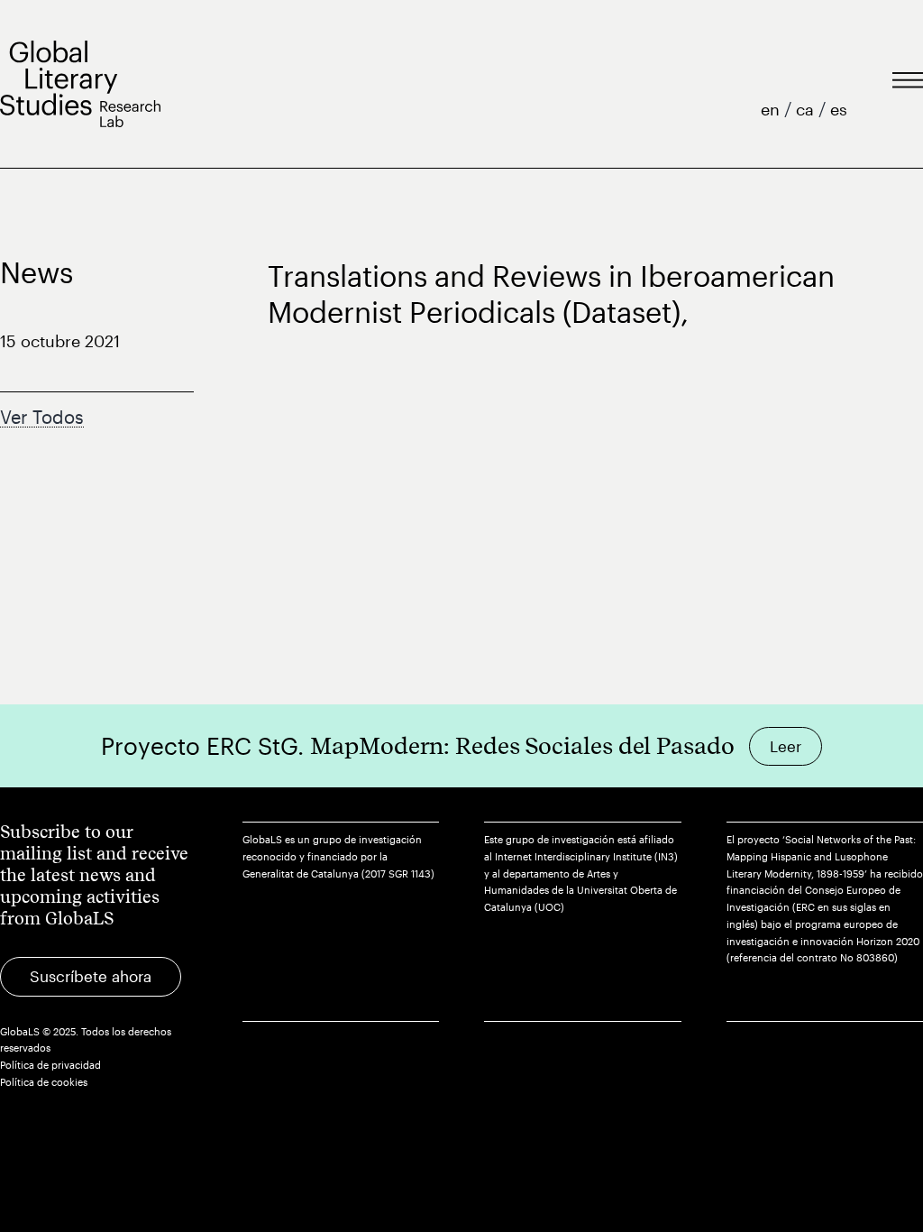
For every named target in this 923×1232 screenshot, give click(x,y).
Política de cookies (43, 1082)
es (838, 109)
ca (807, 109)
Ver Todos (42, 417)
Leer (785, 746)
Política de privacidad (50, 1065)
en (772, 109)
